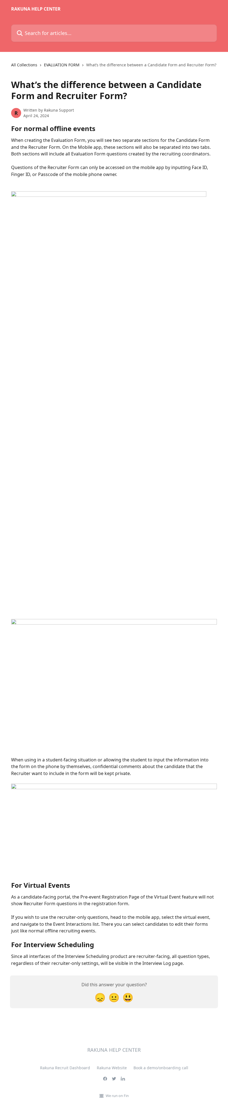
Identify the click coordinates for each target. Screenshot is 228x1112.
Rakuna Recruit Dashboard (65, 1067)
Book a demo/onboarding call (160, 1067)
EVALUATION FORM (62, 64)
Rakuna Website (112, 1067)
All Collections (24, 64)
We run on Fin (117, 1095)
